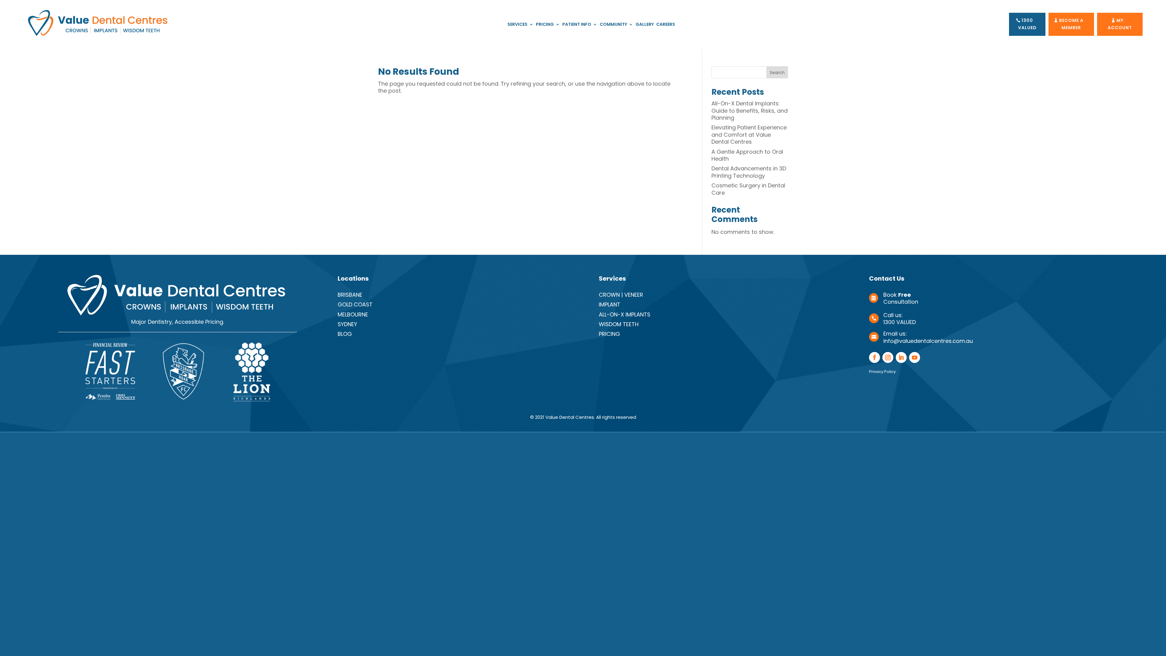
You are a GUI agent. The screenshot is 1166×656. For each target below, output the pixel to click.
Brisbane (350, 295)
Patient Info (576, 24)
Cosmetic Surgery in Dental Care (748, 189)
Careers (665, 24)
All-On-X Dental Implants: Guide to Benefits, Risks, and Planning (749, 110)
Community (613, 24)
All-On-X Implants (624, 314)
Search (777, 73)
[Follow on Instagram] (887, 357)
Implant (609, 304)
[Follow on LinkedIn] (901, 357)
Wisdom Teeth (619, 324)
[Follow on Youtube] (914, 357)
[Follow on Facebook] (874, 357)
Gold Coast (355, 304)
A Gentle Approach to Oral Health (747, 155)
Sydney (347, 324)
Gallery (645, 24)
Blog (345, 334)
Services (517, 24)
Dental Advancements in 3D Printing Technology (748, 172)
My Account (1120, 24)
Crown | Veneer (621, 295)
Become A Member (1071, 24)
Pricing (545, 24)
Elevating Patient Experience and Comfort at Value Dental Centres (749, 134)
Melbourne (353, 314)
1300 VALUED (1027, 24)
